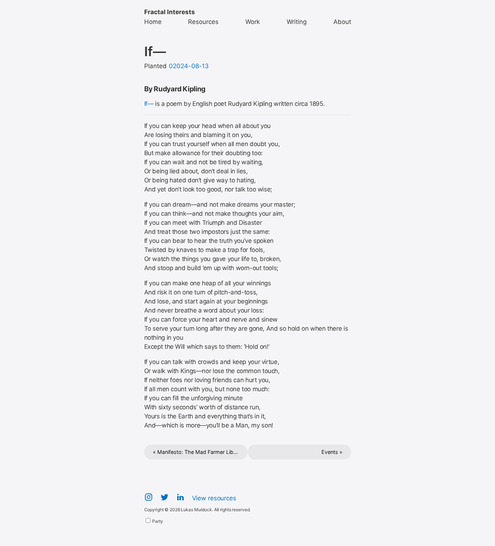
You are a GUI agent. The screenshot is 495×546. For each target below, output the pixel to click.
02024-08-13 (189, 66)
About (342, 21)
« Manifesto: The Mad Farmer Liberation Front (200, 452)
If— (149, 103)
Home (153, 21)
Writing (297, 21)
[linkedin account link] (180, 498)
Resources (203, 21)
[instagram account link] (148, 498)
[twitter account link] (164, 498)
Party (157, 521)
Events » (331, 452)
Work (252, 21)
